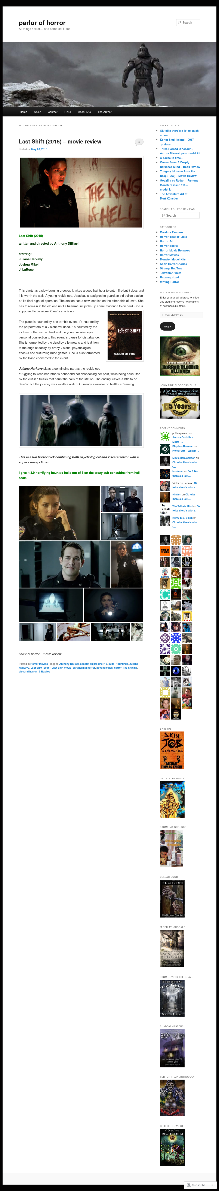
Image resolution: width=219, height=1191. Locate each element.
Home (23, 112)
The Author (104, 112)
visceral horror (28, 671)
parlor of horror (42, 22)
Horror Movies (39, 664)
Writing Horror (169, 282)
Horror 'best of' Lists (173, 237)
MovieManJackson (183, 458)
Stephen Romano (182, 446)
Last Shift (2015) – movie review (60, 141)
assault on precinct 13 (93, 664)
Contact (53, 112)
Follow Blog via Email (176, 292)
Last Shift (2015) (40, 667)
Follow (168, 326)
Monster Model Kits (173, 259)
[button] (59, 513)
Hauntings (122, 664)
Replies (44, 671)
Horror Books (169, 246)
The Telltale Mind (182, 506)
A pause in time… (171, 158)
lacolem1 (177, 471)
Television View (170, 273)
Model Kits (84, 112)
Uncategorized (169, 277)
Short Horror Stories (173, 264)
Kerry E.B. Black (182, 518)
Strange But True (171, 268)
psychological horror (109, 667)
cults (111, 664)
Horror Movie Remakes (175, 250)
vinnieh (176, 494)
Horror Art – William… (185, 450)
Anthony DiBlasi (69, 664)
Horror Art (166, 241)
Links (67, 112)
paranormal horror (84, 667)
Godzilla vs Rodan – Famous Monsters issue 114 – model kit (179, 184)
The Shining (130, 667)
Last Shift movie (61, 667)
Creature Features (171, 232)
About (37, 112)
